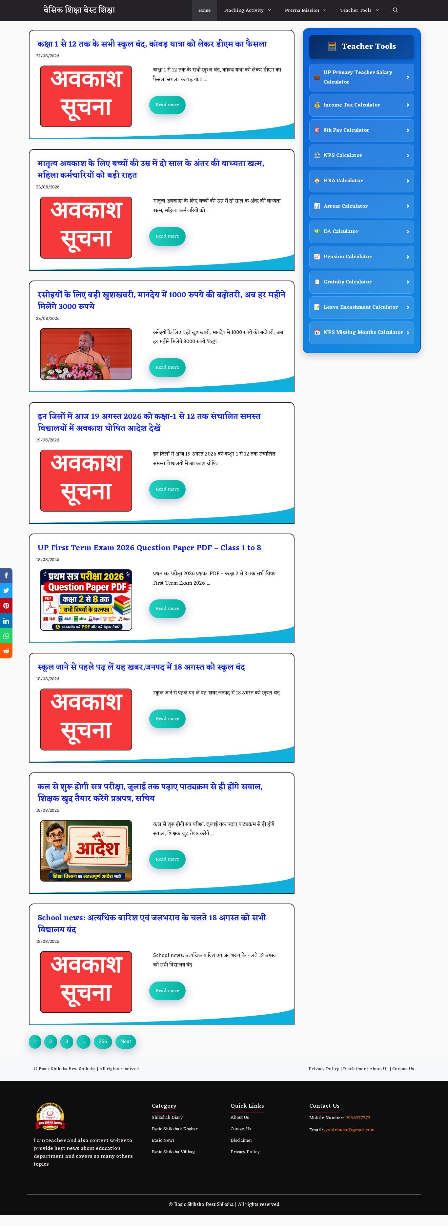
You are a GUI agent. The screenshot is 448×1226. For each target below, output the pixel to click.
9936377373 (357, 1118)
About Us (379, 1069)
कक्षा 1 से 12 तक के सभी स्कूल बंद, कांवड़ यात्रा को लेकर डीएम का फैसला (152, 44)
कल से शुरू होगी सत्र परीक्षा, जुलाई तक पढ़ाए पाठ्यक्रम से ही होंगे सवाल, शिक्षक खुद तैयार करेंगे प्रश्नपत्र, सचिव (150, 793)
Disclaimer (354, 1069)
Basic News (163, 1141)
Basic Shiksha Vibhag (173, 1152)
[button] (395, 10)
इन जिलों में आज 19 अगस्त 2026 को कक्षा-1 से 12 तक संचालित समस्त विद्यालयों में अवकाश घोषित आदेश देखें (149, 423)
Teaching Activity (244, 10)
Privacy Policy (324, 1069)
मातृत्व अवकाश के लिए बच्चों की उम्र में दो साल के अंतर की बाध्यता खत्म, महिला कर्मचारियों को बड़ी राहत (151, 170)
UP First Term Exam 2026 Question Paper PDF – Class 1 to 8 (149, 548)
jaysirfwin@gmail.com (349, 1130)
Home (204, 10)
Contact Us (403, 1069)
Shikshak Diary (167, 1118)
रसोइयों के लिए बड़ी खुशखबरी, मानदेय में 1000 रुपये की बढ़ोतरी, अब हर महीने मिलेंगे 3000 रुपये (161, 301)
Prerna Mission (302, 10)
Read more (167, 105)
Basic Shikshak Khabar (174, 1129)
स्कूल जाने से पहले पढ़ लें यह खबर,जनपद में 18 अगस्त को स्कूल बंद (141, 667)
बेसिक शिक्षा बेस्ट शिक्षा (79, 10)
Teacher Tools (356, 10)
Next (125, 1041)
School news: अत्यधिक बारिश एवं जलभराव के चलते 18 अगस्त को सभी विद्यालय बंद (152, 924)
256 (103, 1041)
